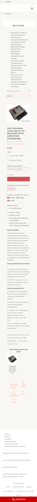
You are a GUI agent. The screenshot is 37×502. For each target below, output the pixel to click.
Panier (13, 402)
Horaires (8, 437)
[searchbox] (18, 91)
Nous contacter (8, 491)
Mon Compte (23, 385)
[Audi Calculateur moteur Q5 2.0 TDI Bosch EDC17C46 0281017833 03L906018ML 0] (18, 112)
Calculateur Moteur (18, 487)
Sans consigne (17, 156)
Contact (7, 434)
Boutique (10, 141)
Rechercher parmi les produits (13, 386)
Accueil (2, 2)
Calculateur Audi (20, 144)
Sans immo (15, 160)
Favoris (23, 394)
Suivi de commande (13, 395)
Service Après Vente (11, 444)
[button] (11, 189)
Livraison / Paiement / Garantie (15, 446)
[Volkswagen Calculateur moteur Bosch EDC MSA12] (12, 359)
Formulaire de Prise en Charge (24, 491)
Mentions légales (11, 441)
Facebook (8, 439)
